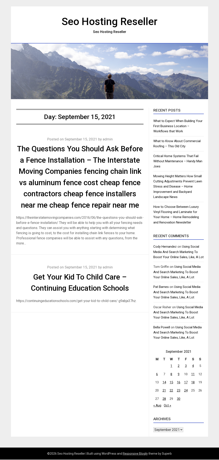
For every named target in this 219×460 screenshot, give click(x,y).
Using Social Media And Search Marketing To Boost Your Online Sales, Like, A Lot (178, 252)
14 (164, 382)
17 (186, 382)
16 (178, 382)
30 (178, 399)
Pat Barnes (161, 287)
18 (193, 382)
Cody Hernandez (165, 247)
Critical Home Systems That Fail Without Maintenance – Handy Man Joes (177, 161)
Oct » (167, 405)
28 (164, 399)
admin (108, 139)
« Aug (157, 405)
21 (164, 390)
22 (171, 390)
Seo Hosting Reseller (109, 21)
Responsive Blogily (135, 453)
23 (178, 390)
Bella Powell (161, 327)
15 (171, 382)
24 (186, 390)
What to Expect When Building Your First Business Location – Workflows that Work (178, 126)
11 (193, 374)
